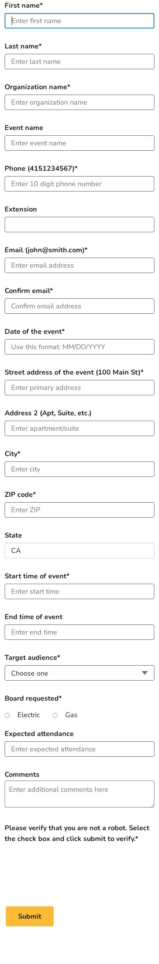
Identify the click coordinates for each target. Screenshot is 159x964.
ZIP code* (20, 494)
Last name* (23, 46)
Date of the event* (35, 331)
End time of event (34, 616)
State (13, 535)
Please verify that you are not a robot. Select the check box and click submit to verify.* (77, 828)
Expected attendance (39, 733)
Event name (24, 127)
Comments (22, 774)
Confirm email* (29, 290)
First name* (24, 5)
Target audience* (32, 657)
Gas (71, 714)
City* (12, 453)
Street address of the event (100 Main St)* (74, 372)
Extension (21, 209)
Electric (28, 714)
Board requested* (33, 698)
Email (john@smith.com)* (46, 250)
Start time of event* (37, 576)
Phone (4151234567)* (41, 168)
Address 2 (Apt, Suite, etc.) (48, 413)
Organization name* (37, 87)
